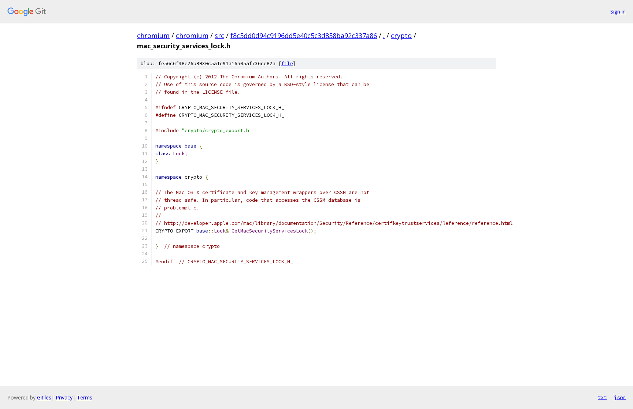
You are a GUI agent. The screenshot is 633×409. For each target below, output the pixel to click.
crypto (401, 35)
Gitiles (44, 397)
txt (602, 397)
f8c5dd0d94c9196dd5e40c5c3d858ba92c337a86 (303, 35)
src (219, 35)
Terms (84, 397)
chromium (153, 35)
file (287, 63)
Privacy (64, 397)
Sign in (618, 11)
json (620, 397)
